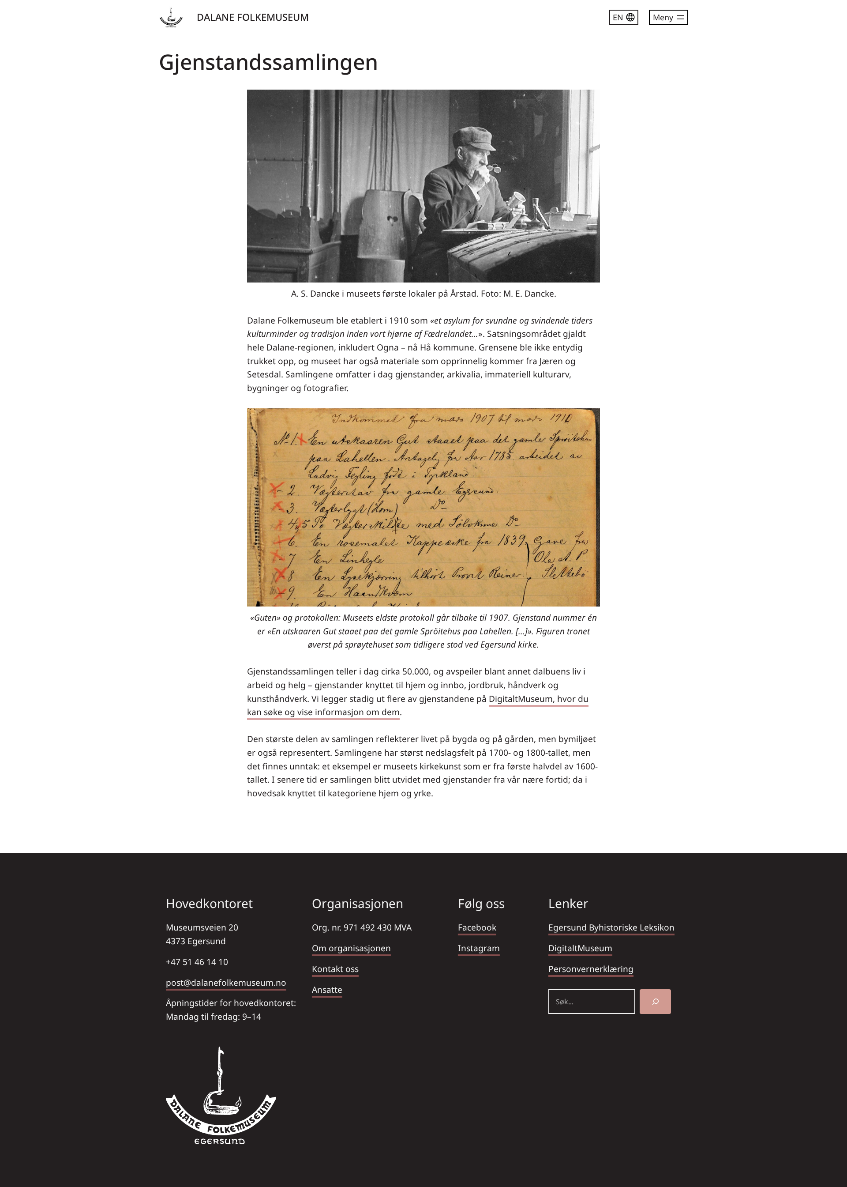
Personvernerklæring (590, 969)
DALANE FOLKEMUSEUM (253, 16)
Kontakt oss (335, 969)
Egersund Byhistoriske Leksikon (611, 927)
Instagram (479, 948)
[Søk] (655, 1001)
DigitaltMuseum (580, 948)
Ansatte (327, 989)
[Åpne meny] (668, 17)
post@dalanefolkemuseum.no (226, 982)
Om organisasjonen (351, 948)
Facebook (477, 927)
